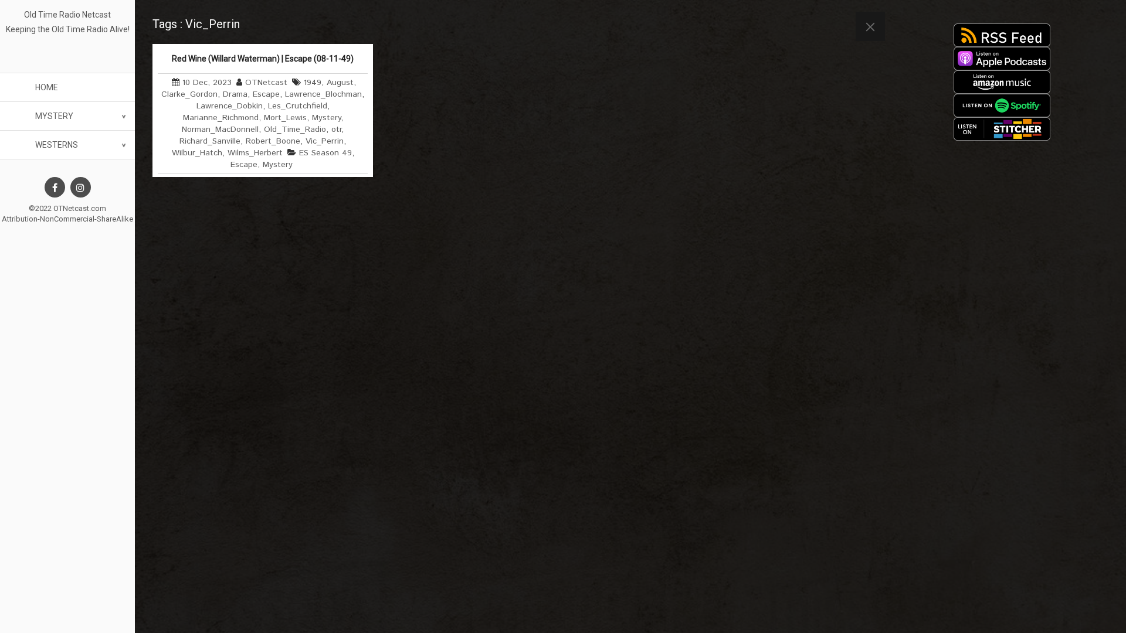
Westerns (56, 144)
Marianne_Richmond (221, 118)
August (340, 83)
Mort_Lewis (285, 118)
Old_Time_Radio (295, 129)
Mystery (54, 116)
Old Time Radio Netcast (67, 14)
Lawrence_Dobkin (229, 106)
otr (336, 129)
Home (46, 87)
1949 (312, 83)
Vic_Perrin (325, 141)
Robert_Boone (273, 141)
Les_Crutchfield (297, 106)
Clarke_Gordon (189, 94)
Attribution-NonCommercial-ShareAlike (67, 219)
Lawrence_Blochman (323, 94)
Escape (266, 94)
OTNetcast (266, 83)
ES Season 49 (325, 153)
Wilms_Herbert (255, 153)
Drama (235, 94)
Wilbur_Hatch (197, 153)
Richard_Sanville (209, 141)
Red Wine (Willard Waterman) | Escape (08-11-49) (263, 58)
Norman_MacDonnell (220, 129)
